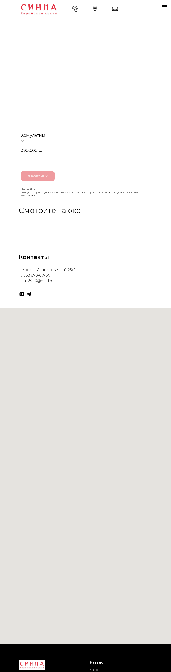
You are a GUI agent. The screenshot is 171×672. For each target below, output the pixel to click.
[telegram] (28, 294)
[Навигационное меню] (164, 6)
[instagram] (21, 294)
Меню (94, 669)
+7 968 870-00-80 (34, 275)
